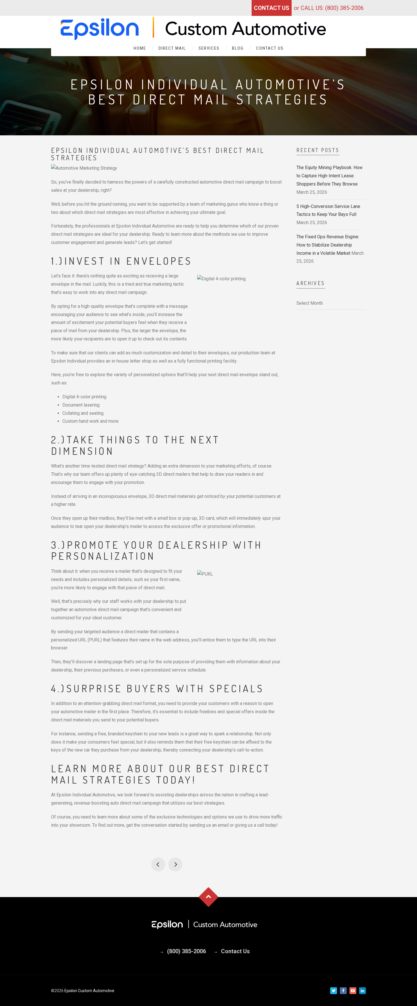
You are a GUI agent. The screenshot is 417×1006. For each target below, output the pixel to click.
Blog (238, 48)
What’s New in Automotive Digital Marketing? (175, 864)
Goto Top (209, 897)
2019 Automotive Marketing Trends (158, 864)
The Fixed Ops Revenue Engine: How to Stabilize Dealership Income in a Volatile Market (327, 245)
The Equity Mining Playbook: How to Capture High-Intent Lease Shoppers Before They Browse (329, 176)
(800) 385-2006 (186, 951)
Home (140, 48)
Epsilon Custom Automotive (89, 990)
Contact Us (271, 8)
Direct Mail (172, 48)
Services (209, 48)
